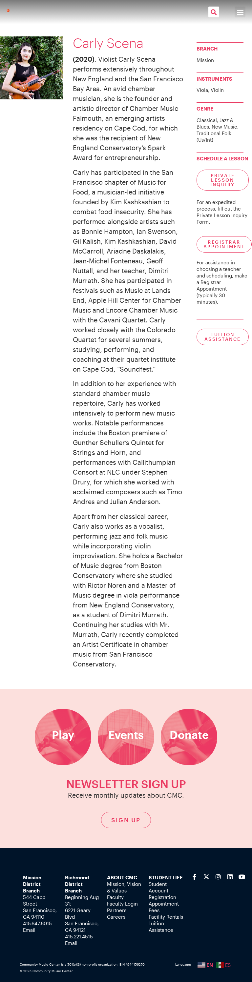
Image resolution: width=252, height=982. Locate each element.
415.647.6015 (37, 923)
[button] (213, 12)
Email (29, 930)
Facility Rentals (166, 917)
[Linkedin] (230, 877)
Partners (116, 910)
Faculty (115, 897)
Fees (154, 910)
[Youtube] (242, 877)
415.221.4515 (79, 936)
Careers (116, 917)
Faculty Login (122, 904)
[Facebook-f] (194, 877)
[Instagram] (218, 877)
